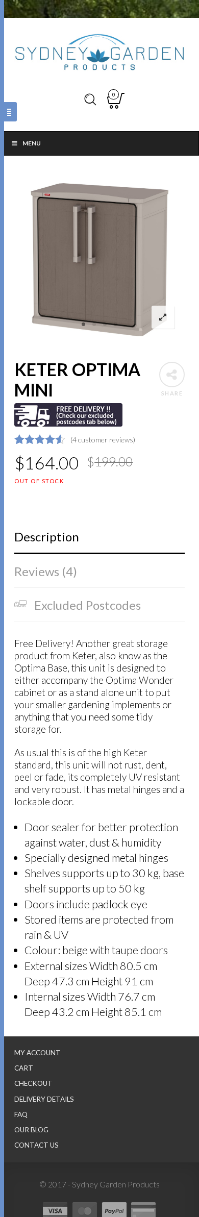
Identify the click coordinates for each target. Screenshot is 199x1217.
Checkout (33, 1083)
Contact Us (36, 1145)
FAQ (21, 1114)
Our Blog (31, 1130)
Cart (23, 1068)
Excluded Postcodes (87, 605)
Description (46, 536)
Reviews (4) (45, 571)
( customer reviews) (102, 439)
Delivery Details (44, 1099)
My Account (37, 1053)
